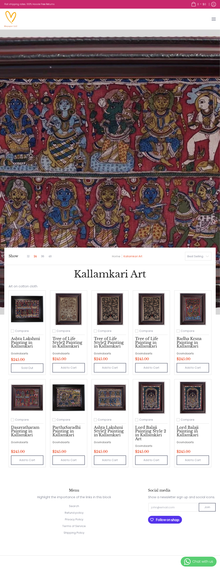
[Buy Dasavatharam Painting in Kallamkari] (27, 398)
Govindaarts (19, 353)
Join (207, 507)
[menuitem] (198, 4)
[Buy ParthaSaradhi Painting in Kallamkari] (68, 398)
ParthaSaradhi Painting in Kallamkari (66, 431)
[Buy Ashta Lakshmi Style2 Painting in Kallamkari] (110, 398)
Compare (22, 330)
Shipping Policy (74, 533)
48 (50, 256)
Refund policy (74, 513)
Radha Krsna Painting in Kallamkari (189, 342)
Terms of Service (74, 526)
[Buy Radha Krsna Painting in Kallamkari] (193, 309)
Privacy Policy (74, 519)
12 (28, 256)
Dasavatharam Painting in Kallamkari (25, 431)
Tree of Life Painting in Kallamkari (146, 342)
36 (42, 256)
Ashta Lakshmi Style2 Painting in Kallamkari (109, 431)
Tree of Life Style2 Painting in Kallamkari (67, 342)
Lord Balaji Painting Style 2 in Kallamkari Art (150, 433)
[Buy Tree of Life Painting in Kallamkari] (151, 309)
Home (116, 256)
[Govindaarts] (10, 19)
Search (74, 506)
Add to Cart (68, 367)
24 (35, 256)
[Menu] (213, 19)
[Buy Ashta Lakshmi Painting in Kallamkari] (27, 309)
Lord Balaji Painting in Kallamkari (188, 431)
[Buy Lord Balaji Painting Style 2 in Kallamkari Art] (151, 398)
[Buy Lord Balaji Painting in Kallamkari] (193, 398)
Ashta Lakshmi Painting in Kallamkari (25, 342)
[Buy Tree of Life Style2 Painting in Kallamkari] (68, 309)
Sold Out (27, 368)
